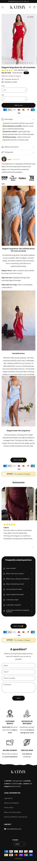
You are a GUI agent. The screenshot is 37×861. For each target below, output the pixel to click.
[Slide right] (33, 547)
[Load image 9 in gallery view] (4, 62)
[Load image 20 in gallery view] (29, 62)
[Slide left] (29, 547)
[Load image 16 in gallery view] (20, 62)
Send (18, 698)
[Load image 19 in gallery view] (27, 62)
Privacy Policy (8, 808)
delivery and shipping (11, 803)
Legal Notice (8, 798)
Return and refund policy (12, 812)
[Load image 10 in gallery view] (7, 62)
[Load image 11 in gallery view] (9, 62)
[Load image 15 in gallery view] (18, 62)
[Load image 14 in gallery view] (16, 62)
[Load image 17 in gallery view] (22, 62)
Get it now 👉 (19, 460)
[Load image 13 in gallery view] (13, 62)
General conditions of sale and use (15, 817)
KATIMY (19, 858)
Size (3, 95)
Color (3, 86)
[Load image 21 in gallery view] (31, 62)
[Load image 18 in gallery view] (25, 62)
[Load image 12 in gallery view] (11, 62)
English (17, 844)
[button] (2, 7)
